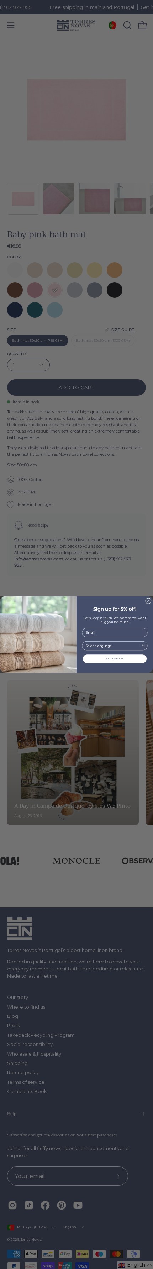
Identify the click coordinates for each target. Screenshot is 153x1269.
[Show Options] (143, 645)
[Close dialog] (148, 600)
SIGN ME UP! (115, 658)
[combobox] (113, 645)
